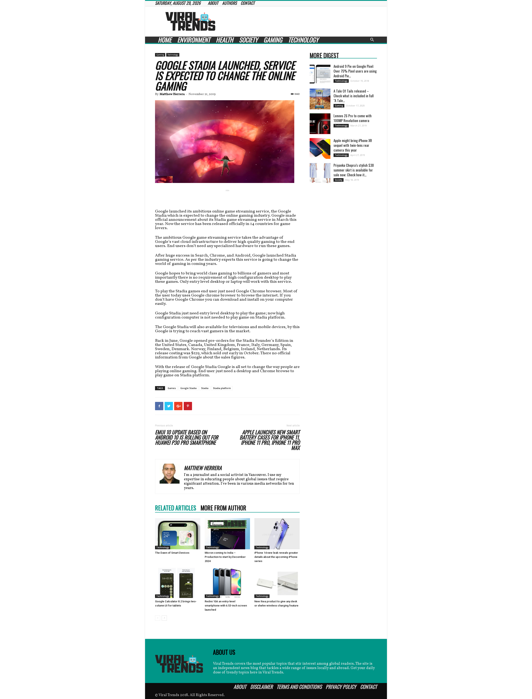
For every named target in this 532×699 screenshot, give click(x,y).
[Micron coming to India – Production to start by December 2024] (227, 533)
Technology (303, 40)
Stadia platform (222, 388)
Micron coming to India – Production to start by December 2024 (225, 557)
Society (248, 40)
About (240, 686)
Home (164, 40)
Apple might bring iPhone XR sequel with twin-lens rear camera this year (353, 145)
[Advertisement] (301, 21)
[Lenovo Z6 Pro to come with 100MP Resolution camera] (320, 123)
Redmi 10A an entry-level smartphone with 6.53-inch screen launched (226, 605)
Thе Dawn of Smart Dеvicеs (172, 552)
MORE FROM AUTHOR (223, 508)
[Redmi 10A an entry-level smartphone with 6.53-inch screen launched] (227, 582)
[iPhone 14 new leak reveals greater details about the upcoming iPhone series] (277, 533)
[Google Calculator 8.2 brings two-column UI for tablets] (177, 582)
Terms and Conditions (299, 686)
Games (172, 388)
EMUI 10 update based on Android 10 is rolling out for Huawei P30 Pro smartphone (186, 437)
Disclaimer (261, 686)
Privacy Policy (341, 686)
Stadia (204, 388)
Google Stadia (188, 388)
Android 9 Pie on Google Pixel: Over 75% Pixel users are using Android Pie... (355, 71)
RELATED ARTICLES (175, 508)
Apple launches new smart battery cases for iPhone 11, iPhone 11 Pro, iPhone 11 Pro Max (270, 439)
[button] (372, 40)
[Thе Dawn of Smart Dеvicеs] (177, 533)
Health (224, 40)
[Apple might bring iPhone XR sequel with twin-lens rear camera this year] (320, 148)
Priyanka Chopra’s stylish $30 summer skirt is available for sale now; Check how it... (354, 170)
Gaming (273, 40)
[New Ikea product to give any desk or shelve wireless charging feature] (277, 582)
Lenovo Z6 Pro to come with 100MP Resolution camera (353, 118)
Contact (368, 686)
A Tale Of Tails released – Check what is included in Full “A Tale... (354, 95)
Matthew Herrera (172, 94)
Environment (193, 40)
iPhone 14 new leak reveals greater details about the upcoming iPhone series (276, 557)
